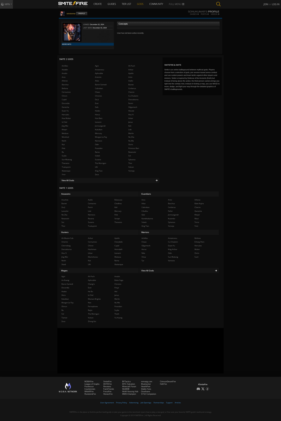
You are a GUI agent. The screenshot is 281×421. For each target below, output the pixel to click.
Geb (96, 107)
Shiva (144, 257)
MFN (7, 4)
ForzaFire (107, 391)
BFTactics (126, 381)
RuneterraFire (90, 394)
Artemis (98, 77)
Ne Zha (131, 137)
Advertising (133, 402)
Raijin (90, 310)
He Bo (90, 291)
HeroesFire (108, 394)
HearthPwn (145, 386)
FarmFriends (108, 389)
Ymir (64, 174)
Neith (64, 141)
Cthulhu (145, 211)
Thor (130, 163)
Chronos (98, 96)
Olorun (64, 306)
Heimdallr (118, 249)
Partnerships (159, 402)
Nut (63, 144)
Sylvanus (132, 159)
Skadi (63, 264)
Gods (140, 4)
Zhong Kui (92, 321)
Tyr (143, 260)
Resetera (107, 386)
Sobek (97, 155)
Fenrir (130, 103)
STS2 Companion (148, 394)
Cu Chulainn (133, 96)
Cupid (64, 99)
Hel (115, 291)
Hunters (64, 232)
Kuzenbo (171, 218)
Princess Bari (133, 148)
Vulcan (131, 167)
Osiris (130, 144)
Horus (97, 114)
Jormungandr (100, 126)
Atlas (97, 81)
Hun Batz (98, 118)
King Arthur (172, 249)
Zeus (97, 174)
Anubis (64, 73)
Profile (81, 13)
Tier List (126, 4)
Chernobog (66, 245)
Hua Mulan (66, 118)
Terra (197, 222)
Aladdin (65, 69)
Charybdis (118, 242)
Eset (96, 103)
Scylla (64, 155)
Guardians (146, 194)
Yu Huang (118, 317)
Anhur (130, 69)
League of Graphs (92, 384)
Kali (129, 126)
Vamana (171, 260)
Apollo (130, 73)
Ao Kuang (65, 280)
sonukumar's (197, 11)
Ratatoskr (132, 152)
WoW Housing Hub (130, 391)
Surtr (197, 257)
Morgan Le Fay (101, 137)
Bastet (131, 84)
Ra (63, 152)
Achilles (65, 66)
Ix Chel (64, 122)
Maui (197, 218)
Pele (63, 148)
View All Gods (67, 180)
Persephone (93, 306)
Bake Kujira (199, 203)
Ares (64, 77)
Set (62, 222)
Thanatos (65, 163)
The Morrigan (100, 163)
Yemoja (131, 171)
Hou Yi (131, 114)
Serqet (117, 218)
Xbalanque (66, 171)
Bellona (65, 88)
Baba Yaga (118, 280)
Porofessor (89, 386)
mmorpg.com (146, 381)
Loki (130, 129)
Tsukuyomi (66, 167)
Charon (131, 92)
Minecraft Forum (129, 386)
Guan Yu (65, 111)
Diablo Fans (146, 389)
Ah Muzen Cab (67, 238)
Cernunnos (66, 92)
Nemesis (98, 141)
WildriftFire (89, 391)
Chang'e (91, 284)
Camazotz (92, 203)
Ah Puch (131, 66)
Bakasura (118, 200)
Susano (98, 159)
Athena (65, 81)
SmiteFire (107, 381)
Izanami (98, 122)
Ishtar (130, 118)
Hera (63, 295)
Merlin (131, 133)
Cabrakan (99, 88)
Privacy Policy (121, 402)
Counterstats (89, 389)
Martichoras (93, 257)
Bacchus (65, 84)
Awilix (130, 81)
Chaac (97, 92)
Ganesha (65, 107)
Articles (178, 402)
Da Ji (97, 99)
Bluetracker (146, 384)
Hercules (65, 114)
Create (98, 4)
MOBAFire (88, 381)
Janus (130, 122)
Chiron (64, 96)
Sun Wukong (67, 159)
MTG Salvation (128, 384)
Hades (97, 111)
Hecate (131, 111)
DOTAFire (107, 384)
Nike (143, 253)
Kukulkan (98, 129)
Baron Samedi (101, 84)
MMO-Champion (129, 394)
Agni (97, 66)
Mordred (65, 137)
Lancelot (64, 211)
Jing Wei (65, 126)
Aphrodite (99, 73)
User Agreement (107, 402)
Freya (116, 287)
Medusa (65, 133)
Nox (89, 302)
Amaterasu (99, 69)
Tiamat (64, 317)
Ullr (96, 167)
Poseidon (98, 148)
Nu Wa (131, 141)
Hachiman (92, 249)
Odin (97, 144)
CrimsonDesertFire (168, 381)
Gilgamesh (132, 107)
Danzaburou (133, 99)
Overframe (145, 391)
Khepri (64, 129)
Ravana (91, 218)
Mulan (197, 249)
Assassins (65, 194)
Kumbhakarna (147, 218)
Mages (64, 270)
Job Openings (146, 402)
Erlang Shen (199, 242)
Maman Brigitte (94, 299)
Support (169, 402)
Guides (112, 4)
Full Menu (175, 4)
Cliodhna (118, 203)
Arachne (64, 200)
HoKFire (163, 384)
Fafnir (170, 211)
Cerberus (132, 88)
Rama (97, 152)
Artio (130, 77)
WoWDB (125, 389)
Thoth (116, 314)
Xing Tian (98, 171)
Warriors (145, 232)
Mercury (98, 133)
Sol (129, 155)
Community (156, 4)
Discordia (66, 103)
